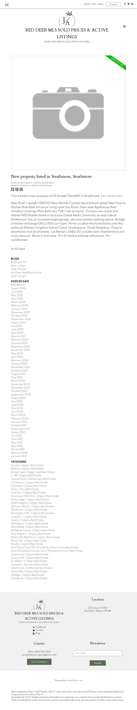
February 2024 (19, 360)
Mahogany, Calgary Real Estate (29, 523)
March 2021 (17, 449)
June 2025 (17, 329)
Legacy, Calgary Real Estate (27, 520)
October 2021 (18, 425)
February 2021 (19, 453)
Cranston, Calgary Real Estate (28, 492)
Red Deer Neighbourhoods (26, 272)
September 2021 (20, 429)
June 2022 (17, 405)
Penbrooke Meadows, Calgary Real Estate (35, 537)
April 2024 (17, 357)
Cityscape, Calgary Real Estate (29, 486)
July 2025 (17, 326)
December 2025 (20, 312)
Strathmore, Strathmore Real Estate (36, 186)
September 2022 (21, 394)
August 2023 (18, 374)
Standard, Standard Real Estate (29, 565)
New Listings (18, 266)
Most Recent (18, 285)
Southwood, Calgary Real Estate (29, 554)
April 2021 (16, 446)
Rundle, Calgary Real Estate (27, 544)
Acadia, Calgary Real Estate (27, 465)
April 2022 (17, 412)
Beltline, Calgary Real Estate (27, 469)
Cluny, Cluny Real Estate (25, 489)
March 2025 (18, 336)
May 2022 (17, 408)
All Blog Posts (18, 262)
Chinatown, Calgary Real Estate (29, 482)
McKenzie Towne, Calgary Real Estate (33, 530)
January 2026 (19, 309)
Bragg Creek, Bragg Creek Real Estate (33, 472)
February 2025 (19, 340)
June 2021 (17, 439)
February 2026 (19, 305)
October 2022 (19, 391)
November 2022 (20, 388)
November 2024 (20, 350)
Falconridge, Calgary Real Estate (30, 499)
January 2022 (19, 422)
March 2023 (18, 381)
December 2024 (20, 346)
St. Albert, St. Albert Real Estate (29, 561)
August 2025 (18, 322)
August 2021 (18, 432)
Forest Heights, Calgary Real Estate (31, 503)
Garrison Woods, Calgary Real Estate (32, 506)
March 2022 (18, 415)
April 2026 (17, 298)
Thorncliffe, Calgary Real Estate (29, 571)
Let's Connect (39, 662)
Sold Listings (18, 276)
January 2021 (19, 456)
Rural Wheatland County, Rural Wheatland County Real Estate (47, 551)
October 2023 (19, 371)
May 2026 (17, 295)
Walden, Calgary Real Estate (27, 575)
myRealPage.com (74, 680)
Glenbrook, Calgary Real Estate (29, 510)
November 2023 (20, 367)
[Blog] (132, 4)
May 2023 (17, 377)
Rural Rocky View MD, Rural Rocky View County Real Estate (44, 547)
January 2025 (19, 343)
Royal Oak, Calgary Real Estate (29, 541)
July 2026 (16, 292)
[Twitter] (129, 4)
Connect (113, 4)
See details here (112, 196)
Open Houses (18, 269)
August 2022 (18, 398)
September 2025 (21, 319)
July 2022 (16, 401)
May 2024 (17, 353)
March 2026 (18, 302)
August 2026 (18, 288)
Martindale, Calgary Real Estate (29, 527)
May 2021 (16, 442)
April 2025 (17, 333)
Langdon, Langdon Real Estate (29, 517)
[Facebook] (125, 4)
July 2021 (16, 436)
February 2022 (19, 418)
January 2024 (19, 364)
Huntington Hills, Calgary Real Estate (32, 513)
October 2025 (19, 316)
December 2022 (20, 384)
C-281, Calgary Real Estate (26, 475)
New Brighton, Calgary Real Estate (31, 534)
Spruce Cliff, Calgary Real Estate (29, 558)
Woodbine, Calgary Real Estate (29, 578)
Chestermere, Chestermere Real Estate (33, 479)
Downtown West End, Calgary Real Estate (35, 496)
